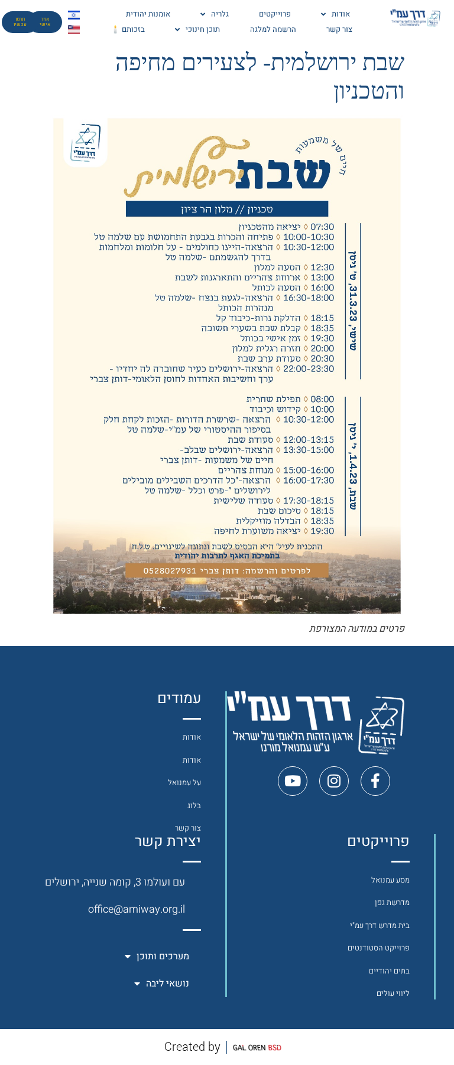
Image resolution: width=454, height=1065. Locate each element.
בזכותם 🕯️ (128, 29)
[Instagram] (334, 781)
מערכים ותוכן (163, 956)
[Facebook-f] (375, 781)
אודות (341, 13)
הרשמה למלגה (273, 29)
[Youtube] (292, 781)
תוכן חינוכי (203, 29)
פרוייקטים (275, 13)
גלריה (220, 13)
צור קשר (339, 29)
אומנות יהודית (148, 13)
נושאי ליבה (167, 983)
